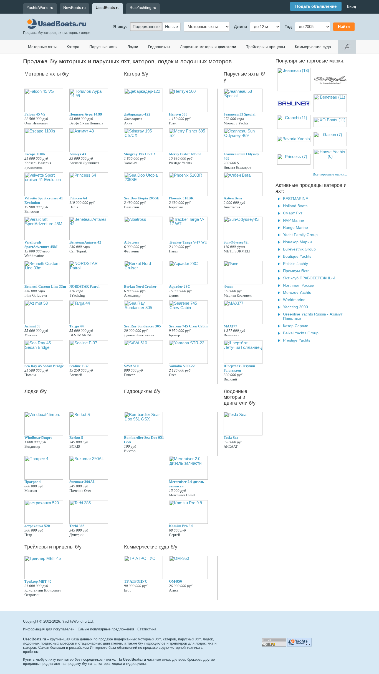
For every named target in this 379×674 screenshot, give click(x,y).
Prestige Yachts (180, 163)
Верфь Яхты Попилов (86, 123)
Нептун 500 (178, 114)
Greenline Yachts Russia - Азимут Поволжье (312, 316)
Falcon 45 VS (34, 114)
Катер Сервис (295, 326)
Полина (30, 375)
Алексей (75, 375)
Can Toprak (78, 251)
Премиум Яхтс (296, 271)
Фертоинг (131, 251)
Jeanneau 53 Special (240, 114)
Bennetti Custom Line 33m (45, 286)
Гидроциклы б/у (142, 391)
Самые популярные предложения (106, 629)
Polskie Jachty (295, 263)
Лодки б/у (35, 391)
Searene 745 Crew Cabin (188, 326)
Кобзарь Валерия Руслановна (37, 165)
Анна (128, 123)
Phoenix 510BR (181, 198)
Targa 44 (76, 326)
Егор (128, 590)
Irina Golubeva (35, 295)
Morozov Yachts (236, 123)
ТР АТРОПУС (135, 581)
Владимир (32, 446)
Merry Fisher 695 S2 (185, 154)
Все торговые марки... (330, 174)
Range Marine (295, 227)
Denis (73, 207)
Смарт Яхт (292, 213)
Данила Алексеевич (139, 335)
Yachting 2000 (295, 307)
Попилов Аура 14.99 (85, 114)
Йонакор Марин (297, 242)
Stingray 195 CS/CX (140, 154)
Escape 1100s (34, 154)
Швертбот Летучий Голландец (239, 368)
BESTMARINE (80, 335)
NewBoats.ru (74, 7)
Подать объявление (316, 6)
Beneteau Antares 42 (85, 242)
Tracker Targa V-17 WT (188, 242)
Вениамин (231, 335)
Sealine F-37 (79, 366)
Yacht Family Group (300, 234)
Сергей (174, 535)
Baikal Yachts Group (301, 333)
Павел (173, 251)
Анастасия (232, 207)
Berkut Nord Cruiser (140, 286)
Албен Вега (233, 198)
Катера (73, 46)
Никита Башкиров (237, 167)
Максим (30, 490)
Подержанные (146, 26)
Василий (230, 379)
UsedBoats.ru (108, 7)
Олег (172, 375)
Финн (228, 286)
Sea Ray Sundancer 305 (142, 326)
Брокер (174, 335)
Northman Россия (298, 285)
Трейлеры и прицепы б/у (53, 547)
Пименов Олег (80, 490)
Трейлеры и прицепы (265, 46)
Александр (132, 295)
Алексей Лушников (84, 163)
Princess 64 (78, 198)
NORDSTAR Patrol (84, 286)
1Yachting (77, 295)
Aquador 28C (179, 286)
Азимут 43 (77, 154)
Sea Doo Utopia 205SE (141, 198)
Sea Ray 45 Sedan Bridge (44, 366)
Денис (174, 295)
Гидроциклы (159, 46)
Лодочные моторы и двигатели (208, 46)
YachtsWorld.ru (40, 7)
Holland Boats (295, 206)
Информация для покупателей (48, 629)
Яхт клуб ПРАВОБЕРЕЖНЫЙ (309, 278)
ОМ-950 (175, 581)
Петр (28, 535)
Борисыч (176, 207)
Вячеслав (31, 211)
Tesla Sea (231, 437)
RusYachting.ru (143, 7)
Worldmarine (34, 256)
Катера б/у (136, 74)
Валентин (131, 207)
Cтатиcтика (146, 629)
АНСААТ (231, 446)
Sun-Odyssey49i (236, 242)
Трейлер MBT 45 (38, 581)
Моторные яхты (42, 46)
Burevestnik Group (299, 249)
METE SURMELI (237, 251)
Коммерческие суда (313, 46)
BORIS (74, 446)
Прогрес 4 (32, 482)
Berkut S (76, 437)
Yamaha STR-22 (182, 366)
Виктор (130, 451)
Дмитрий (76, 535)
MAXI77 (230, 326)
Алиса (173, 590)
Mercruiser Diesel (182, 495)
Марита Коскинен (238, 295)
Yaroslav (130, 163)
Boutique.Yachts (297, 256)
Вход (351, 6)
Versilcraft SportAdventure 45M (40, 244)
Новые (171, 26)
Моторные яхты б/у (46, 74)
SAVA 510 (131, 366)
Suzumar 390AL (82, 482)
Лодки (132, 46)
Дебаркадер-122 (137, 114)
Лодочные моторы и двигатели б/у (240, 397)
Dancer (129, 375)
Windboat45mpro (38, 437)
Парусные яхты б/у (244, 76)
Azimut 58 (32, 326)
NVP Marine (293, 220)
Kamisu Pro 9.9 (181, 526)
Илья (172, 123)
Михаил (30, 335)
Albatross (131, 242)
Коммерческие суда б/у (150, 547)
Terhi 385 (77, 526)
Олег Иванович (36, 123)
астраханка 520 (37, 526)
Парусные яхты (103, 46)
